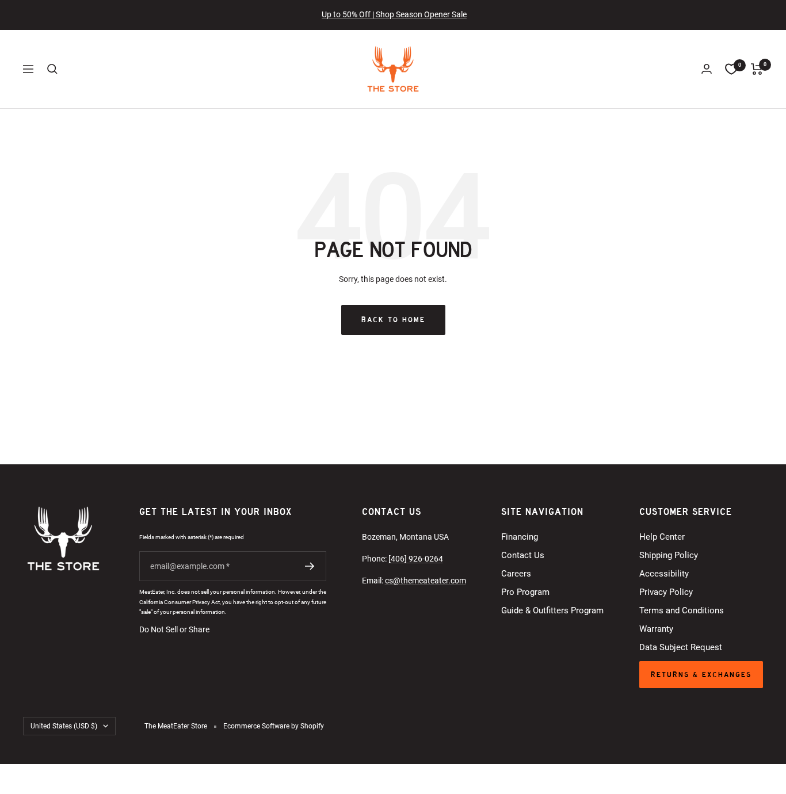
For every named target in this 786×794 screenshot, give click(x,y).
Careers (516, 573)
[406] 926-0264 (415, 558)
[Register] (310, 566)
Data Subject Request (680, 647)
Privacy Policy (666, 592)
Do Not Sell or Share (174, 629)
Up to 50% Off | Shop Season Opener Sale (394, 14)
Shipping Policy (668, 555)
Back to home (393, 320)
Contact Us (522, 555)
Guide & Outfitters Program (552, 610)
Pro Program (525, 592)
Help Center (662, 537)
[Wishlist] (731, 69)
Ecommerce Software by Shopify (273, 726)
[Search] (52, 69)
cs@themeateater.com (425, 580)
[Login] (706, 69)
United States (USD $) (63, 726)
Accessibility (664, 573)
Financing (519, 537)
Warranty (656, 629)
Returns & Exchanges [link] (701, 675)
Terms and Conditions (681, 610)
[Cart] (757, 69)
